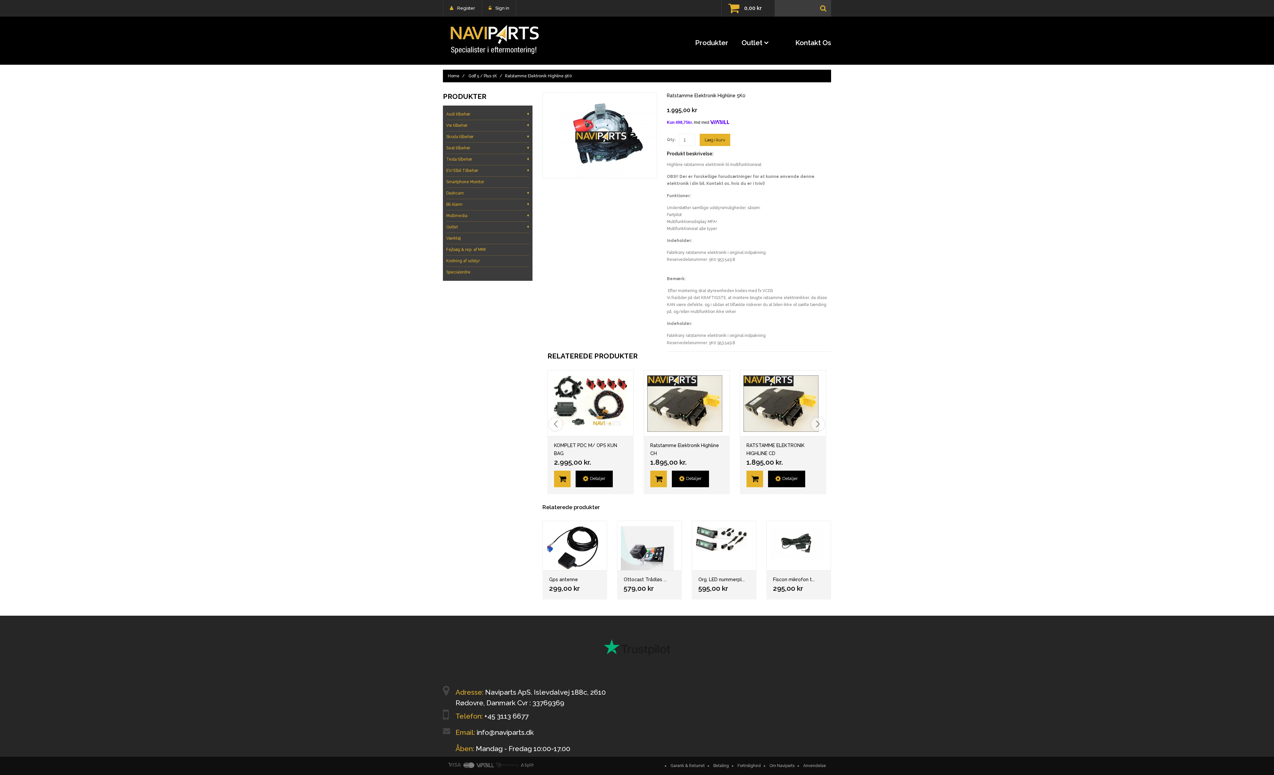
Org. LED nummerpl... (721, 579)
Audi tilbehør (487, 114)
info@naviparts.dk (505, 732)
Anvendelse (814, 765)
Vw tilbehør (487, 125)
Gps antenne (563, 579)
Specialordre (458, 272)
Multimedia (487, 215)
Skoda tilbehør (487, 136)
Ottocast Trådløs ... (645, 579)
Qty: (671, 139)
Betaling (721, 765)
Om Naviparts (782, 765)
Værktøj (453, 238)
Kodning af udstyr (463, 261)
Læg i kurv (715, 139)
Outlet (752, 43)
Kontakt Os (813, 43)
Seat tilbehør (487, 148)
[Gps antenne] (574, 546)
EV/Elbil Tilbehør (487, 170)
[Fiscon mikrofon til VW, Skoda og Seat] (798, 546)
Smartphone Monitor (465, 182)
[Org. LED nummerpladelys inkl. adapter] (724, 546)
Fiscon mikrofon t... (794, 579)
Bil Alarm (487, 204)
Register (466, 8)
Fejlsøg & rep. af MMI (466, 249)
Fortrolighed (749, 765)
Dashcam (487, 193)
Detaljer (597, 478)
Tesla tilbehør (487, 159)
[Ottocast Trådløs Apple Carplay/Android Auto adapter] (649, 546)
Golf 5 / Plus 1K (482, 76)
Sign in (502, 8)
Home (454, 76)
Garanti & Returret (688, 765)
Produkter (711, 43)
